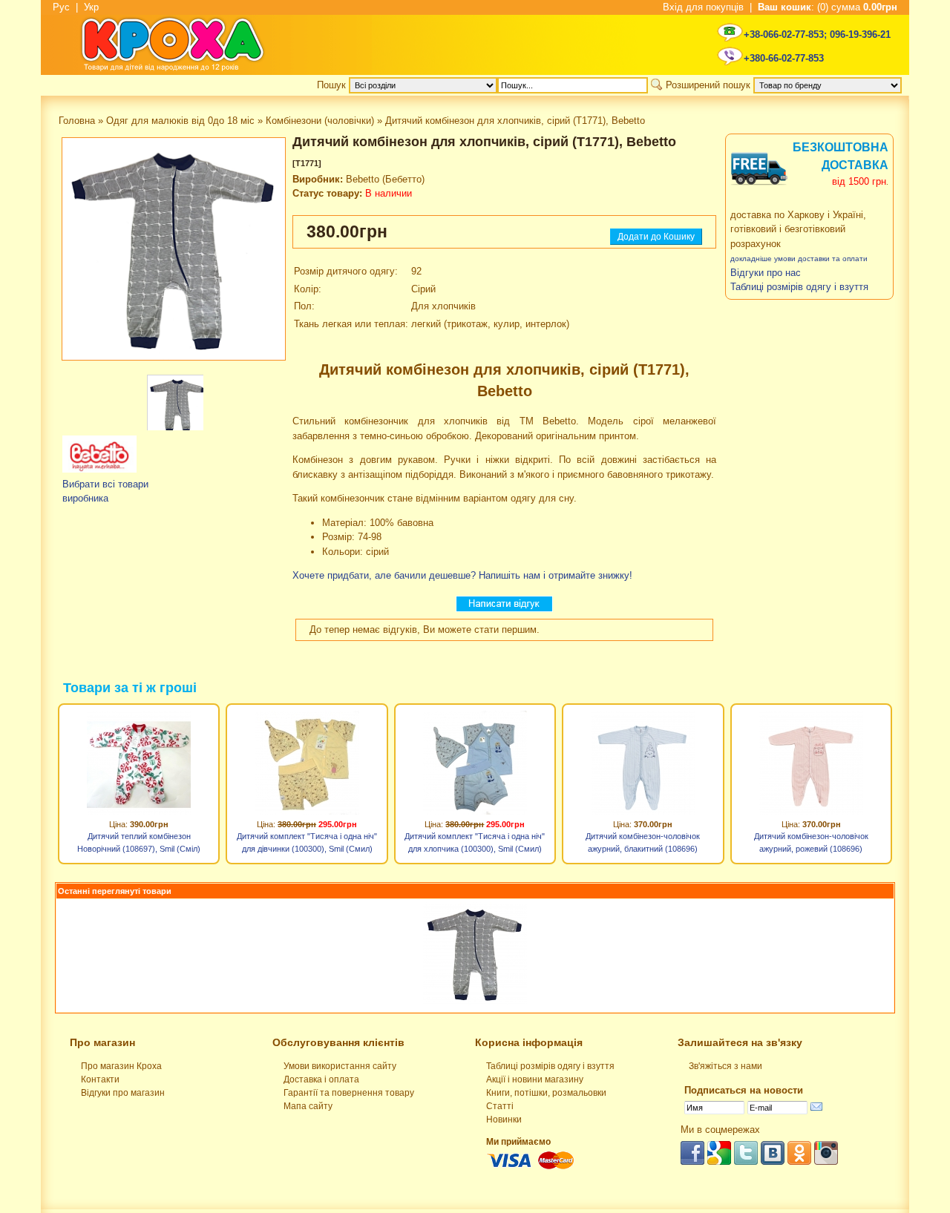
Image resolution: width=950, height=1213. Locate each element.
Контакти (100, 1079)
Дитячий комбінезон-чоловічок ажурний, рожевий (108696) (811, 842)
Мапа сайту (308, 1106)
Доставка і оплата (321, 1079)
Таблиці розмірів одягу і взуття (550, 1066)
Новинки (504, 1119)
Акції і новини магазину (534, 1079)
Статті (500, 1106)
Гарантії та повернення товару (349, 1093)
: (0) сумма (827, 7)
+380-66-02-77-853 (784, 58)
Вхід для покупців (703, 7)
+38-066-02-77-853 (784, 34)
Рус (61, 7)
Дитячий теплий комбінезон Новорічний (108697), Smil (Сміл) (138, 842)
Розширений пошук (708, 85)
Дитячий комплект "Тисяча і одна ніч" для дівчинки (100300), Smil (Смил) (307, 842)
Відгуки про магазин (123, 1093)
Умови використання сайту (340, 1066)
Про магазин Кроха (121, 1066)
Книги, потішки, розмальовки (546, 1093)
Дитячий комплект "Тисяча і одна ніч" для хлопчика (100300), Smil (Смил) (474, 842)
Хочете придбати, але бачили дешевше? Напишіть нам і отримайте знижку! (462, 575)
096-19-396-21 (860, 34)
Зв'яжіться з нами (725, 1066)
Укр (91, 7)
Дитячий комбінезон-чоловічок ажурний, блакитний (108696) (643, 842)
